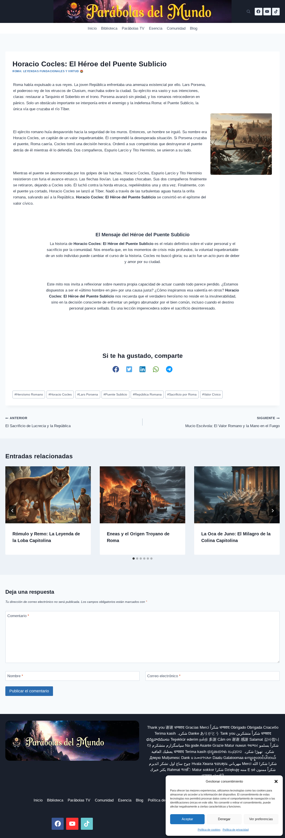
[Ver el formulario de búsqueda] (248, 12)
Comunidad (176, 28)
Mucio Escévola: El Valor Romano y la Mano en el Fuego (232, 422)
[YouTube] (267, 11)
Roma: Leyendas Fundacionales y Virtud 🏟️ (47, 71)
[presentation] (48, 494)
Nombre (15, 676)
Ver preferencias (261, 819)
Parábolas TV (133, 28)
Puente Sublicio (115, 394)
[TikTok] (276, 11)
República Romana (147, 394)
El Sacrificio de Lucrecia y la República (38, 422)
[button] (276, 781)
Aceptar (187, 819)
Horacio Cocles (60, 394)
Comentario (18, 616)
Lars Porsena (87, 394)
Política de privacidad (236, 829)
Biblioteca (109, 28)
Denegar (224, 819)
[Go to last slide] (12, 510)
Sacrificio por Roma (182, 394)
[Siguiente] (272, 510)
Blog (193, 28)
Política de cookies (209, 829)
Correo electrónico (164, 676)
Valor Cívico (211, 394)
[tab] (133, 558)
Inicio (92, 28)
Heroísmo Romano (28, 394)
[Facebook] (258, 11)
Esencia (155, 28)
